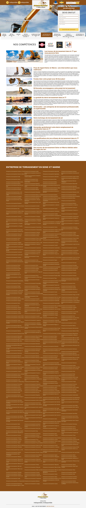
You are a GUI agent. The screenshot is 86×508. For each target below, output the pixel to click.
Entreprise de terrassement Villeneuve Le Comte (14, 461)
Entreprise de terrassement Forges (13, 286)
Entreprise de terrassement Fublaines (32, 287)
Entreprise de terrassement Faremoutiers (51, 272)
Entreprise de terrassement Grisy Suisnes (69, 297)
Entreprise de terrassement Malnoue (32, 481)
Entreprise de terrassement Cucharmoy (14, 260)
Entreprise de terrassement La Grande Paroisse (14, 294)
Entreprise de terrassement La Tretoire (32, 441)
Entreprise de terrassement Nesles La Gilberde (14, 365)
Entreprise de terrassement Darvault (68, 262)
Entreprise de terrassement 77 (46, 35)
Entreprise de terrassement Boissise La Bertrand (51, 192)
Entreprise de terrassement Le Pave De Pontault (51, 481)
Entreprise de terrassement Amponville (51, 171)
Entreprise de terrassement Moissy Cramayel (52, 341)
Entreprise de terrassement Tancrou (32, 435)
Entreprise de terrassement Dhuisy (13, 265)
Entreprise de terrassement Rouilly (13, 392)
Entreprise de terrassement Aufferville (50, 176)
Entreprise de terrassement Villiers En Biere (52, 467)
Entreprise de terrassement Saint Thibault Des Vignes (70, 421)
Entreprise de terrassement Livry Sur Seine (33, 317)
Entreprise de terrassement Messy (50, 339)
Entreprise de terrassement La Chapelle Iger (52, 221)
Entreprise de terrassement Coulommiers (51, 247)
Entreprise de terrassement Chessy (50, 235)
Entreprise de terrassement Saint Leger (51, 408)
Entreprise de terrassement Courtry (50, 252)
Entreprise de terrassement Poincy (50, 381)
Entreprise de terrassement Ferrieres (68, 275)
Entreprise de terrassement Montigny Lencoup (32, 351)
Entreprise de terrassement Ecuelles (13, 268)
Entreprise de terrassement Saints (50, 418)
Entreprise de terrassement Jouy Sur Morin (52, 309)
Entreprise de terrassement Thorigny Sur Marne (33, 437)
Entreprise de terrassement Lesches (50, 313)
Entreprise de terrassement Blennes (50, 189)
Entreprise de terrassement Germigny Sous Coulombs (52, 290)
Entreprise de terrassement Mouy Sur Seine (70, 357)
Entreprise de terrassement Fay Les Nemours (13, 275)
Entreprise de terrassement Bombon (68, 194)
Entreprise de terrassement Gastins (68, 287)
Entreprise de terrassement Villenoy (32, 464)
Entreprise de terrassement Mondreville (69, 341)
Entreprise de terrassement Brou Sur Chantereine (50, 200)
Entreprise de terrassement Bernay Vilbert (51, 187)
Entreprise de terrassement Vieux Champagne (13, 455)
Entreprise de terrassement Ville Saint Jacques (14, 467)
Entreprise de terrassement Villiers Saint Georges (69, 467)
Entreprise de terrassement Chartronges (14, 229)
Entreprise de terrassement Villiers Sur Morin (34, 469)
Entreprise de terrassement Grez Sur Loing (52, 297)
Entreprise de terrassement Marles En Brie (70, 330)
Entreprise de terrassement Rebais (50, 389)
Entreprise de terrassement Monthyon (69, 349)
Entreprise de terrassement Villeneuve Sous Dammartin (70, 461)
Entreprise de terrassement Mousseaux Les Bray (70, 355)
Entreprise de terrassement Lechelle (13, 313)
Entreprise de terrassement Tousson (13, 441)
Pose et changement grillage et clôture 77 (68, 36)
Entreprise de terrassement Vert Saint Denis (70, 452)
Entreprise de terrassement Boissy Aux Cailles (14, 194)
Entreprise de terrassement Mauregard (14, 336)
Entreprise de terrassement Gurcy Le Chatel (34, 300)
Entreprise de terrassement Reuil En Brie (33, 390)
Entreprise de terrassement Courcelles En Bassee (14, 250)
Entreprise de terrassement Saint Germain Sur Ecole (33, 405)
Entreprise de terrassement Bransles (32, 198)
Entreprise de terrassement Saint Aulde (51, 397)
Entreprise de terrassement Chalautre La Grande (69, 211)
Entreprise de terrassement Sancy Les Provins (32, 426)
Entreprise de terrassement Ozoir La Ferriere (15, 374)
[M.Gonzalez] (41, 4)
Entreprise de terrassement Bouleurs (50, 196)
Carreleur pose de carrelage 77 (35, 35)
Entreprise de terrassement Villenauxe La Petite (69, 459)
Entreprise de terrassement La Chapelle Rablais (14, 224)
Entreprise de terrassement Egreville (50, 268)
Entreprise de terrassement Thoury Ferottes (52, 437)
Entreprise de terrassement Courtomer (32, 252)
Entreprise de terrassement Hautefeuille (51, 300)
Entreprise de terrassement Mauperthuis (69, 333)
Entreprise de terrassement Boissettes (32, 192)
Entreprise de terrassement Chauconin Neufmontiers (32, 365)
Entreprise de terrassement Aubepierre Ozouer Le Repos (33, 176)
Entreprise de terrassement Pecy (68, 375)
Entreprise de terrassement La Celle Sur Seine (69, 205)
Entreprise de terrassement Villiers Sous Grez (14, 469)
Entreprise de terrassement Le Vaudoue (51, 447)
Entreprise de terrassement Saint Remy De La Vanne (33, 418)
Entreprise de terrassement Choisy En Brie (70, 238)
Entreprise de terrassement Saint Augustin (33, 397)
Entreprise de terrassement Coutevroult (14, 254)
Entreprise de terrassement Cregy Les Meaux (51, 254)
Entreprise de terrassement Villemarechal (14, 459)
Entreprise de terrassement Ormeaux (13, 371)
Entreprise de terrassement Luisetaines (33, 322)
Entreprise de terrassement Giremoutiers (14, 292)
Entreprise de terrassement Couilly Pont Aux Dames (70, 245)
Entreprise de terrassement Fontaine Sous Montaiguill (70, 280)
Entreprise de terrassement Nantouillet (51, 362)
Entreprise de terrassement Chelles (68, 234)
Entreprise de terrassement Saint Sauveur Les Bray (70, 418)
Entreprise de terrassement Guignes (13, 300)
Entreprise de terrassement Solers (50, 433)
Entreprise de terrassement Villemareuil (33, 459)
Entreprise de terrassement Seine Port (14, 428)
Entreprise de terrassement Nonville (50, 367)
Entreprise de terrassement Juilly (68, 309)
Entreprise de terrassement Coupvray (69, 247)
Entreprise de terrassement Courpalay (51, 250)
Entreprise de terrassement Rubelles (68, 392)
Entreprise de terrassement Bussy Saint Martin (51, 203)
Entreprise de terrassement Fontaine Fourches (32, 280)
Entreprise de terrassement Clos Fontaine (51, 239)
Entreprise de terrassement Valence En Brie (33, 445)
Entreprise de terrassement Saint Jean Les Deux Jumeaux (15, 408)
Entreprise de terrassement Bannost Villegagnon (68, 181)
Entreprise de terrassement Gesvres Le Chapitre (69, 290)
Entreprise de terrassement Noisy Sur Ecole (33, 367)
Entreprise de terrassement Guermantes (69, 298)
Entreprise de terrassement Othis (68, 371)
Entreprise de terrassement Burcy (68, 200)
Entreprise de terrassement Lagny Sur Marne (32, 311)
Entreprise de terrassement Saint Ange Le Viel (14, 397)
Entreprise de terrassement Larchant (50, 311)
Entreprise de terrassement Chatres (68, 232)
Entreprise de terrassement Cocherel (68, 239)
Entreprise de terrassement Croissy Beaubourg (32, 257)
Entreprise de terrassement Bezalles (13, 189)
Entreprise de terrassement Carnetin (32, 205)
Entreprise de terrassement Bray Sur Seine (51, 198)
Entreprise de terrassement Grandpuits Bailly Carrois (34, 294)
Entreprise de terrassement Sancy (13, 426)
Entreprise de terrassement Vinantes (32, 472)
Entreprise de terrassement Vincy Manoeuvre (50, 472)
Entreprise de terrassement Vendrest (50, 449)
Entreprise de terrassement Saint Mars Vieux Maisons (52, 410)
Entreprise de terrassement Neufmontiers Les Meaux (69, 483)
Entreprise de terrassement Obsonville (14, 368)
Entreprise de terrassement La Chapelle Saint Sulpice (33, 224)
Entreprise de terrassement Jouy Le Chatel (33, 309)
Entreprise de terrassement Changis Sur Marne (69, 219)
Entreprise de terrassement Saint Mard (32, 410)
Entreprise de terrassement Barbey (13, 183)
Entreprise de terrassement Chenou (32, 235)
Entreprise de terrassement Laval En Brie (69, 311)
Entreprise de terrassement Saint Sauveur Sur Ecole (14, 421)
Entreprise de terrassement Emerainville (69, 268)
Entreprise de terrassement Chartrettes (69, 227)
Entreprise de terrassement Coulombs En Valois (14, 247)
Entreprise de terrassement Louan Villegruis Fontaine (15, 322)
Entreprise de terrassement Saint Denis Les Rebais (70, 400)
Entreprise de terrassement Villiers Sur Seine (52, 469)
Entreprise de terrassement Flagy (50, 278)
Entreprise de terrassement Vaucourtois (33, 447)
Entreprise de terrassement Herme (32, 303)
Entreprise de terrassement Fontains (13, 283)
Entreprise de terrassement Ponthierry (69, 476)
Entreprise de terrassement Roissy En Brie (70, 390)
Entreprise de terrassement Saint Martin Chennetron (69, 410)
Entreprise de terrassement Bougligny (14, 196)
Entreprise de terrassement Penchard (14, 377)
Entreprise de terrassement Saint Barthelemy (70, 397)
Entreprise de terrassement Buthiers (68, 203)
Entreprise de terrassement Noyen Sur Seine (70, 367)
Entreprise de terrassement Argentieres (51, 174)
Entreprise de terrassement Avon (31, 179)
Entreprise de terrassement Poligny (68, 381)
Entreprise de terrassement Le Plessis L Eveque (69, 379)
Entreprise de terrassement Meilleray (32, 337)
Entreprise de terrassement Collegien (13, 242)
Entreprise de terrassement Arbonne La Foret (33, 174)
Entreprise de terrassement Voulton (50, 474)
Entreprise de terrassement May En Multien (33, 336)
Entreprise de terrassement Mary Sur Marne (52, 333)
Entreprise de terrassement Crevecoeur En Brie (70, 254)
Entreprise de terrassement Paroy (31, 375)
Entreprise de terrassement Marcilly (13, 330)
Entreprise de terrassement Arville (13, 176)
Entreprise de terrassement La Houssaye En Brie (70, 303)
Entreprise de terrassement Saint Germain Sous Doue (14, 405)
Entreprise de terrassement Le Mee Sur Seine (69, 336)
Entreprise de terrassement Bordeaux (69, 478)
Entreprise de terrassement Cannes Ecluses (15, 205)
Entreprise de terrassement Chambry (13, 216)
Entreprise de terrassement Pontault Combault (50, 384)
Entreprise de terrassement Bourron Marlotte (70, 196)
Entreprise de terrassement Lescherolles (33, 313)
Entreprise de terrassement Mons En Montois (15, 343)
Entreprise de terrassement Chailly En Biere (15, 211)
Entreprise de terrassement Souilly (13, 478)
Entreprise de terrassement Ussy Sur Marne (70, 442)
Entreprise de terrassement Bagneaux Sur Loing (70, 179)
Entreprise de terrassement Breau (68, 198)
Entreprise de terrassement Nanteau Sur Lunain (69, 360)
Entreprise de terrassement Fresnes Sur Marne (51, 286)
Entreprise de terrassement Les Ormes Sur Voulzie (33, 371)
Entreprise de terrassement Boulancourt (33, 196)
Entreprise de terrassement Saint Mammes (15, 410)
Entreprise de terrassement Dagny (50, 260)
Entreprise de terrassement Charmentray (33, 227)
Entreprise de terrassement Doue (13, 266)
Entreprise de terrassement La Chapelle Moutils (14, 227)
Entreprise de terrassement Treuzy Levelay (52, 441)
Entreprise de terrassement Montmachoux (70, 351)
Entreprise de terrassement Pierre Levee (69, 377)
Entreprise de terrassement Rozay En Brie (51, 392)
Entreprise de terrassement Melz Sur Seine (70, 337)
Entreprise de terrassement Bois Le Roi (14, 192)
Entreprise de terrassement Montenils (50, 346)
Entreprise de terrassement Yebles (50, 476)
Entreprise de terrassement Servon (68, 428)
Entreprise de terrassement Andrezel (68, 171)
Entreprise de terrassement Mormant (68, 353)
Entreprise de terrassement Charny (50, 227)
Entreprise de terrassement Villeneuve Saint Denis (52, 461)
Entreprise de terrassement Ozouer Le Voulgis (51, 373)
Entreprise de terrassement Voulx (68, 474)
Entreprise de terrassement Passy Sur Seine (52, 375)
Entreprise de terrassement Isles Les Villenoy (52, 305)
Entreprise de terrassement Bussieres (13, 203)
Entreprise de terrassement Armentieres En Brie (70, 174)
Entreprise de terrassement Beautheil (69, 186)
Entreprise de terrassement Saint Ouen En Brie (33, 416)
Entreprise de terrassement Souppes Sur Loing (69, 433)
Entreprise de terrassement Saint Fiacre (33, 402)
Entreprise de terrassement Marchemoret (69, 328)
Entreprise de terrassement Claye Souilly (33, 239)
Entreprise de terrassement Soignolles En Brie (14, 433)
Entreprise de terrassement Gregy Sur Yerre (70, 294)
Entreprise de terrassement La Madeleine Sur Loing (33, 325)
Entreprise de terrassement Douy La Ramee (33, 266)
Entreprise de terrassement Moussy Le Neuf (15, 357)
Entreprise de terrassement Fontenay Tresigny (50, 283)
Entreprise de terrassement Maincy (68, 325)
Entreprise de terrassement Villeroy (68, 464)
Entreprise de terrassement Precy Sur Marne (34, 385)
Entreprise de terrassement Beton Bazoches (70, 187)
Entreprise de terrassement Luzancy (68, 322)
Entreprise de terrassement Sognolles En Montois (69, 430)
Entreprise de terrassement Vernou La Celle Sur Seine (52, 452)
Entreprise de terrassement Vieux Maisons (33, 455)
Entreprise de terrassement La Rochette (51, 390)
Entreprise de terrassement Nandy (13, 360)
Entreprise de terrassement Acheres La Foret (15, 171)
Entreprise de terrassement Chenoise (13, 235)
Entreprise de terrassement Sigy (31, 430)
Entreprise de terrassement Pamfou (13, 375)
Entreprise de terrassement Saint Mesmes (14, 416)
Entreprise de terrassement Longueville (51, 320)
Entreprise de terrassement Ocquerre (32, 368)
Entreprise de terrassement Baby (50, 179)
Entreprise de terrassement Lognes (13, 320)
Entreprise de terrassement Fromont (13, 287)
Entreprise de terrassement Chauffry (32, 234)
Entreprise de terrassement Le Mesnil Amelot (34, 339)
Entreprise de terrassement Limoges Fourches (50, 315)
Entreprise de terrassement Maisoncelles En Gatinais (33, 328)
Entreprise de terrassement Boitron (50, 194)
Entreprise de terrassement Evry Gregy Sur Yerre (33, 272)
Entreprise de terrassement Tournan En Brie (70, 439)
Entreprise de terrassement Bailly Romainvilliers (31, 181)
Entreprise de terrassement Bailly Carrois (14, 181)
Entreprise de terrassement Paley (68, 374)
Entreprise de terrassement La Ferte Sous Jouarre (33, 278)
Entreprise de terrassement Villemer (50, 459)
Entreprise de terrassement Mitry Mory (14, 341)
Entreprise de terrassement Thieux (68, 435)
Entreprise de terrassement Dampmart (51, 262)
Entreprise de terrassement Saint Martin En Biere (52, 413)
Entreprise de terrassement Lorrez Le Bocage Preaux (69, 320)
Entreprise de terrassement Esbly (31, 270)
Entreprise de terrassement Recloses (68, 389)
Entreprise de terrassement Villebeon (13, 456)
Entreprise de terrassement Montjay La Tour (52, 478)
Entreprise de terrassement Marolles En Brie (15, 333)
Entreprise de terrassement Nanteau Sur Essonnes (51, 360)
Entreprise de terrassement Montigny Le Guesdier (14, 351)
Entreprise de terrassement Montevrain (33, 349)
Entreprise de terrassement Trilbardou (69, 441)
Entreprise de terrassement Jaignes (32, 307)
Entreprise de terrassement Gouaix (50, 292)
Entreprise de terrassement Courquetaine (69, 250)
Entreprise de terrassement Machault (13, 325)
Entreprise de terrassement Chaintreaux (51, 211)
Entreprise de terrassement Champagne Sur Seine (52, 216)
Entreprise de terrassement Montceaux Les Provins (70, 343)
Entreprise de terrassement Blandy (32, 189)
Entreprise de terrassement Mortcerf (13, 355)
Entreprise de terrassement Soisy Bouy (33, 433)
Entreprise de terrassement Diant (31, 265)
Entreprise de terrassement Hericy (13, 303)
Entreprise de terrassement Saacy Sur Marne (51, 395)
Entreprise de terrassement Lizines (50, 317)
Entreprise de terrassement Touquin (50, 439)
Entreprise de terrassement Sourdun (13, 435)
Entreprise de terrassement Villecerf (32, 456)
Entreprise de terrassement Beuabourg (14, 483)
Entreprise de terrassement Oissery (50, 368)
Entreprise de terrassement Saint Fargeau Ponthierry (14, 402)
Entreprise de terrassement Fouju (31, 286)
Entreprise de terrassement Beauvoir (13, 187)
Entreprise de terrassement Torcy (31, 439)
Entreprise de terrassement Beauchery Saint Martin (34, 186)
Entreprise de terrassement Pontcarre (69, 384)
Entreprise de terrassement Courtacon (14, 252)
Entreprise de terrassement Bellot (31, 187)
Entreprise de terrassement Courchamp (33, 250)
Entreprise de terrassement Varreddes (14, 447)
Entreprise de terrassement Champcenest (70, 216)
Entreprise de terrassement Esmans (50, 270)
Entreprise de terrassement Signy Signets (14, 430)
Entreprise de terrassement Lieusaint (32, 316)
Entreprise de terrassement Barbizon (32, 183)
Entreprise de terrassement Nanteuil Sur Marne (33, 362)
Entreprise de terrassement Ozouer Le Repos (32, 373)
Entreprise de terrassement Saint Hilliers (69, 405)
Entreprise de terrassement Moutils (50, 357)
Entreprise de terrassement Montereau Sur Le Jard (15, 348)
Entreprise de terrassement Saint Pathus (69, 416)
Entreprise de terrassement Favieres (68, 272)
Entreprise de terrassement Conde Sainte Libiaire (14, 245)
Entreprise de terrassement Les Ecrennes (69, 266)
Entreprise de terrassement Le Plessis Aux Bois (33, 379)
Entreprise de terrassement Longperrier (33, 320)
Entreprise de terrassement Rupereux (32, 395)
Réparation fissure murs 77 (57, 35)
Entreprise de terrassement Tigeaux (68, 437)
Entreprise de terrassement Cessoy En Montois (69, 208)
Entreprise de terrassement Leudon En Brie (15, 316)
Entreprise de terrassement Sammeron (32, 424)
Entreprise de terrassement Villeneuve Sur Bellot (14, 464)
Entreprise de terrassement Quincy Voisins (70, 387)
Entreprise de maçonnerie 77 (80, 35)
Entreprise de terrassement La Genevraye (14, 290)
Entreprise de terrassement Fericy (31, 275)
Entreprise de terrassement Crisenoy (13, 257)
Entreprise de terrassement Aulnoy (13, 179)
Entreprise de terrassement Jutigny (13, 311)
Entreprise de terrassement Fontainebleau (14, 280)
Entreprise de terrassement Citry (13, 239)
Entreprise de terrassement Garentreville (51, 287)
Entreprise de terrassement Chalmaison (69, 213)
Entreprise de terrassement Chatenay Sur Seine (14, 232)
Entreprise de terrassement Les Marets (33, 330)
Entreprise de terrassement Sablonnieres (69, 395)
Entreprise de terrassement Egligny (32, 268)
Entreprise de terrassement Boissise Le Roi (70, 192)
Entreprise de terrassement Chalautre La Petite (14, 213)
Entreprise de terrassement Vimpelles (13, 472)
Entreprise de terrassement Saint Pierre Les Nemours (15, 418)
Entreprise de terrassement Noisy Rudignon (15, 367)
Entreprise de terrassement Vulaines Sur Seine (33, 476)
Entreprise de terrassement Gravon (50, 294)
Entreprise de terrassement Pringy (68, 385)
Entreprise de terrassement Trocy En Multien (34, 442)
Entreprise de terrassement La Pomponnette (15, 481)
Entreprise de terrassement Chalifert (50, 213)
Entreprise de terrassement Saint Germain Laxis (70, 402)
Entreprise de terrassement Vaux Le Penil (14, 449)
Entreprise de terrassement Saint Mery (69, 413)
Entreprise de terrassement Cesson (50, 208)
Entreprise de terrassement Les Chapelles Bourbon (51, 224)
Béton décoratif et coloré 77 (25, 35)
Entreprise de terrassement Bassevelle (69, 183)
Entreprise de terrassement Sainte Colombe (33, 400)
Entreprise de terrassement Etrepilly (68, 270)
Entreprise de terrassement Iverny (68, 305)
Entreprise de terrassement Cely (12, 208)
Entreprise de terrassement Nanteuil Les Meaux (14, 362)
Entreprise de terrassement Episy (13, 270)
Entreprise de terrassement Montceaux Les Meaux (52, 343)
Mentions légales (50, 506)
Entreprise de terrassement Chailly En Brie (33, 211)
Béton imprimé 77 (4, 35)
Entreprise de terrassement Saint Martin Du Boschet (33, 413)
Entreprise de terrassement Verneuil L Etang (34, 452)
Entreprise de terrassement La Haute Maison (70, 300)
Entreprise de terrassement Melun (50, 337)
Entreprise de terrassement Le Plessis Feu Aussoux (51, 379)
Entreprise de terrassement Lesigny (68, 313)
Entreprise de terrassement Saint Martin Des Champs (15, 413)
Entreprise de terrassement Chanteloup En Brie (15, 221)
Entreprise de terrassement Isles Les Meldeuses (32, 305)
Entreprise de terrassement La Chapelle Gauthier (33, 221)
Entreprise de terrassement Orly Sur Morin (70, 368)
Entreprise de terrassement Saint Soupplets (52, 421)
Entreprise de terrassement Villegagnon (51, 456)
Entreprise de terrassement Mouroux (50, 355)
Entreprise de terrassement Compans (50, 242)
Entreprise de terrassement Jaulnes (50, 307)
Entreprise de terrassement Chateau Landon (52, 229)
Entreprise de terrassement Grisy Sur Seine (15, 298)
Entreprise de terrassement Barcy (50, 183)
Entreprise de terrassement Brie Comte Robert (14, 200)
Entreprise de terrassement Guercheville (51, 298)
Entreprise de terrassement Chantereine (33, 478)
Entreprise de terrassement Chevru (13, 238)
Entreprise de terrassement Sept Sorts (32, 428)
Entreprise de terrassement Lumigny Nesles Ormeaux (52, 322)
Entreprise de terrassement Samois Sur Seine (51, 424)
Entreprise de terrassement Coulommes (33, 247)
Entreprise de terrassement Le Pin (13, 379)
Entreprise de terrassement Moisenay (32, 341)
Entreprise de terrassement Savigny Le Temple (51, 426)
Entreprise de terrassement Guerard (32, 298)
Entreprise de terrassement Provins (13, 387)
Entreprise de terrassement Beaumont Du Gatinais (51, 186)
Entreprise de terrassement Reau (31, 389)
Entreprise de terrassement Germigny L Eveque (33, 290)
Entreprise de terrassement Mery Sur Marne (15, 339)
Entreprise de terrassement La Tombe (14, 439)
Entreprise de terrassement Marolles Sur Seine (33, 333)
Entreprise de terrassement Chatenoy (32, 232)
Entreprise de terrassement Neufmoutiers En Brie (52, 365)
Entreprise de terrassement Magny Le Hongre (50, 325)
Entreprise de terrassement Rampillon (14, 389)
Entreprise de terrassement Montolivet (14, 353)
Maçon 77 (18, 35)
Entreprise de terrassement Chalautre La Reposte (33, 213)
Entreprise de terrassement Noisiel (68, 365)
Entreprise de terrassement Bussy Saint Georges (33, 203)
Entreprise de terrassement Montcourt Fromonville (14, 346)
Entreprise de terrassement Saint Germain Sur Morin (51, 405)
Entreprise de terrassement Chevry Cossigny (34, 238)
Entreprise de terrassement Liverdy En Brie (15, 317)
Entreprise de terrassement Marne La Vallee (15, 485)
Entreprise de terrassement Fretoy (68, 286)
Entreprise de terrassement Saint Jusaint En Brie (34, 408)
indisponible (13, 2)
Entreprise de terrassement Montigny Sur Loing (51, 351)
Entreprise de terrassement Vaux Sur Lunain (34, 449)
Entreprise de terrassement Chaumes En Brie (52, 234)
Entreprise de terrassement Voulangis (32, 474)
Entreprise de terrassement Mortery (32, 355)
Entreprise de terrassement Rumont (13, 395)
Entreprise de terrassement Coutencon (69, 252)
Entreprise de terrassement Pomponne (32, 384)
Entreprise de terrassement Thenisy (50, 435)
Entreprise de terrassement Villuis (68, 469)
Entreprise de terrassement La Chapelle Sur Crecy (70, 224)
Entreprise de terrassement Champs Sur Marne (51, 219)
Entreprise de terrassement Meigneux (14, 337)
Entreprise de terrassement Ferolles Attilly (51, 275)
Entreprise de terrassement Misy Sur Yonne (70, 339)
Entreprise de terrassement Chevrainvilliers (70, 235)
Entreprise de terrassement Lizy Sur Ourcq (70, 317)
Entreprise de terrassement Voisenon (13, 474)
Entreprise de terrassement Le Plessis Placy (15, 381)
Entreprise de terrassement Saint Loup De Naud (70, 408)
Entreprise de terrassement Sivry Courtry (51, 430)
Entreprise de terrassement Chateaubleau (33, 229)
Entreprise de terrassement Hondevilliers (51, 303)
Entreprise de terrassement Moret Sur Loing (52, 353)
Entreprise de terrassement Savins (68, 426)
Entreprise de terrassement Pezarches (51, 377)
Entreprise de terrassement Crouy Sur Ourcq (70, 257)
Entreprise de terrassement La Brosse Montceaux (32, 200)
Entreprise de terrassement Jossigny (68, 307)
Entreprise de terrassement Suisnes (50, 483)
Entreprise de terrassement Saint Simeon (33, 421)
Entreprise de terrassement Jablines (13, 307)
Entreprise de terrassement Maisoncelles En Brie (15, 328)
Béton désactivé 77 (11, 35)
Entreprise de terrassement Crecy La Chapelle (32, 254)
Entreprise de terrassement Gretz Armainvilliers (31, 297)
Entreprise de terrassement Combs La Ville (33, 242)
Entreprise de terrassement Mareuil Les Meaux (51, 330)
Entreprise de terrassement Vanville (50, 445)
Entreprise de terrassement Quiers (50, 387)
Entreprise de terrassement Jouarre (13, 309)
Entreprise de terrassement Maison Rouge (51, 328)
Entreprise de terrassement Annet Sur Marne (15, 174)
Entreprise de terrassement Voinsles (68, 472)
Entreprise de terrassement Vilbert (68, 455)
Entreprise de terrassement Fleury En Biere (70, 278)
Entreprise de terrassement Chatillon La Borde (51, 232)
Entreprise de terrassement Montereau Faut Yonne (70, 346)
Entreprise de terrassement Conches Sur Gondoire (69, 242)
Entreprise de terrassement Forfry (68, 283)
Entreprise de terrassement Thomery (13, 437)
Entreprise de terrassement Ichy (12, 305)
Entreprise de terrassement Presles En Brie (51, 385)
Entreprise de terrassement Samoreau (69, 424)
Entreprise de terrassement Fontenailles (33, 283)
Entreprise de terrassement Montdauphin (33, 346)
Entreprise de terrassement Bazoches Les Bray (14, 186)
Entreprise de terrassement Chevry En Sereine (51, 238)
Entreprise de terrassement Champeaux (33, 219)
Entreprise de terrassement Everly (13, 272)
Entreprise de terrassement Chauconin (14, 234)
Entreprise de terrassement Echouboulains (51, 266)
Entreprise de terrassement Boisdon (68, 189)
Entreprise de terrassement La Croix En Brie (52, 257)
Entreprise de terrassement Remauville (14, 390)
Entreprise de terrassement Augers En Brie (70, 176)
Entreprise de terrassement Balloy (50, 181)
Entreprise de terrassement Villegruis (68, 456)
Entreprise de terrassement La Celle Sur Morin (51, 205)
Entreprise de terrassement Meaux (50, 336)
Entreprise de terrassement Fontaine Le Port (52, 280)
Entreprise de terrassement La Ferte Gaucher (13, 278)
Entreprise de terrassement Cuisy (31, 260)
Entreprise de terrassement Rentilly (68, 481)
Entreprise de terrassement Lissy (68, 316)
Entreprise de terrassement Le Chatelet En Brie (70, 229)
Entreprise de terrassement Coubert (50, 245)
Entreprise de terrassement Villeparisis (51, 464)
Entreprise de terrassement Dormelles (69, 265)
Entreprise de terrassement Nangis (32, 360)
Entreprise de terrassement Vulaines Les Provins (14, 476)
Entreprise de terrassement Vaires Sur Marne (15, 445)
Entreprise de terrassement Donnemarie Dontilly (51, 265)
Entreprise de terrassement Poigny (32, 381)
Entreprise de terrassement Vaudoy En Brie (70, 447)
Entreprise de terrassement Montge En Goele (52, 349)
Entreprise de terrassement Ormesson (51, 371)
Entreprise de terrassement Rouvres (32, 392)
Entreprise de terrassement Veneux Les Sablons (69, 449)
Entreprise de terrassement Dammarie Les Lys (70, 260)
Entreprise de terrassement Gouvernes (69, 292)
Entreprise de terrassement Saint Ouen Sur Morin (52, 416)
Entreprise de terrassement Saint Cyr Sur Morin (51, 400)
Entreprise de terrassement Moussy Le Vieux (34, 357)
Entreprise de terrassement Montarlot (32, 343)
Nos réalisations (69, 8)
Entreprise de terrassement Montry (32, 353)
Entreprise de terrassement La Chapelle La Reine (70, 221)
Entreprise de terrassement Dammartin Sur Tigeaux (33, 262)
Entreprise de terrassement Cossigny (32, 483)
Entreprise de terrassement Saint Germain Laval (51, 402)
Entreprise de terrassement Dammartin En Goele (14, 262)
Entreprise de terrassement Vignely (50, 455)
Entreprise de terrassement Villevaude (32, 467)
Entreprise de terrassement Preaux (13, 385)
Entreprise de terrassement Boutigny (13, 198)
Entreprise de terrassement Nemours (69, 362)
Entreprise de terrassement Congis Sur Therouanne (32, 245)
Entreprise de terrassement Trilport (13, 442)
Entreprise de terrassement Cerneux (32, 208)
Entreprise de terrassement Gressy (13, 297)
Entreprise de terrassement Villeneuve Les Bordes (33, 461)
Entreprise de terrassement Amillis (32, 171)
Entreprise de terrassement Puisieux (32, 387)
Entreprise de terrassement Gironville (32, 292)
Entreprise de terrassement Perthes (32, 377)
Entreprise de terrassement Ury (49, 442)
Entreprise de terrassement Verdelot (13, 452)
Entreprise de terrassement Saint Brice (14, 400)
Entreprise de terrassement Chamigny (32, 216)
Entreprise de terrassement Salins (13, 424)
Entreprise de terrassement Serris (50, 428)
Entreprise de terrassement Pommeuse (14, 384)
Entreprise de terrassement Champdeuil (14, 219)
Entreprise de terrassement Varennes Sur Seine (69, 445)
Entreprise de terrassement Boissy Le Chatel (34, 194)
